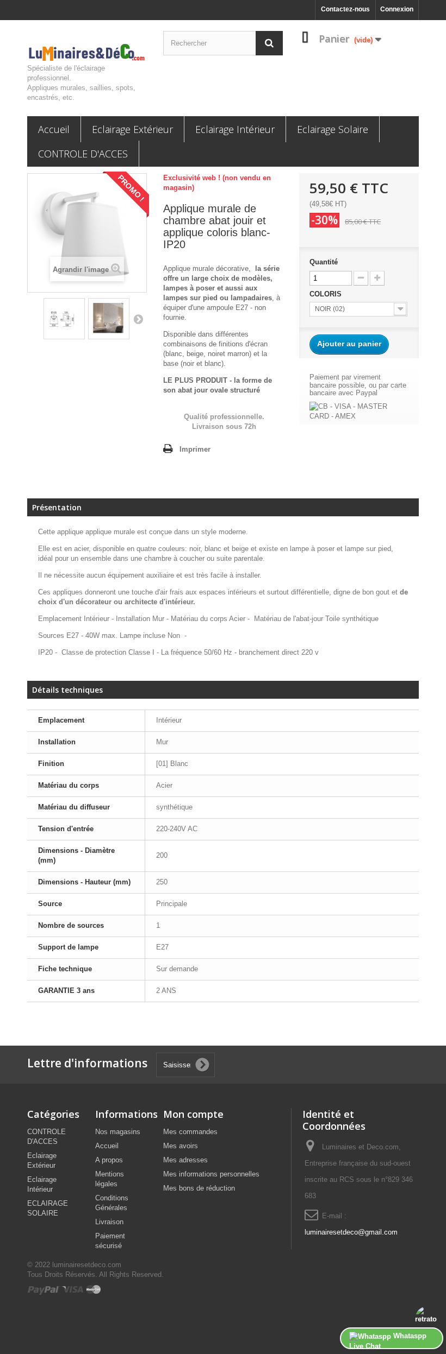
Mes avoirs (180, 1146)
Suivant (138, 318)
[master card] (93, 1289)
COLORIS (326, 294)
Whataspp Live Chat (387, 1340)
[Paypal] (44, 1289)
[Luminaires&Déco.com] (87, 53)
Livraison (109, 1222)
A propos (109, 1160)
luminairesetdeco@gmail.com (351, 1232)
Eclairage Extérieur (132, 129)
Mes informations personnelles (211, 1174)
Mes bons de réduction (199, 1188)
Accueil (54, 129)
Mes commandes (190, 1132)
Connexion (396, 9)
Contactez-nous (345, 9)
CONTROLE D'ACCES (83, 153)
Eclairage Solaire (332, 129)
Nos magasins (117, 1132)
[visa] (73, 1289)
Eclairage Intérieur (235, 129)
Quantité (323, 262)
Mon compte (193, 1114)
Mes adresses (185, 1160)
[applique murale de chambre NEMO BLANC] (64, 319)
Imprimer (194, 449)
